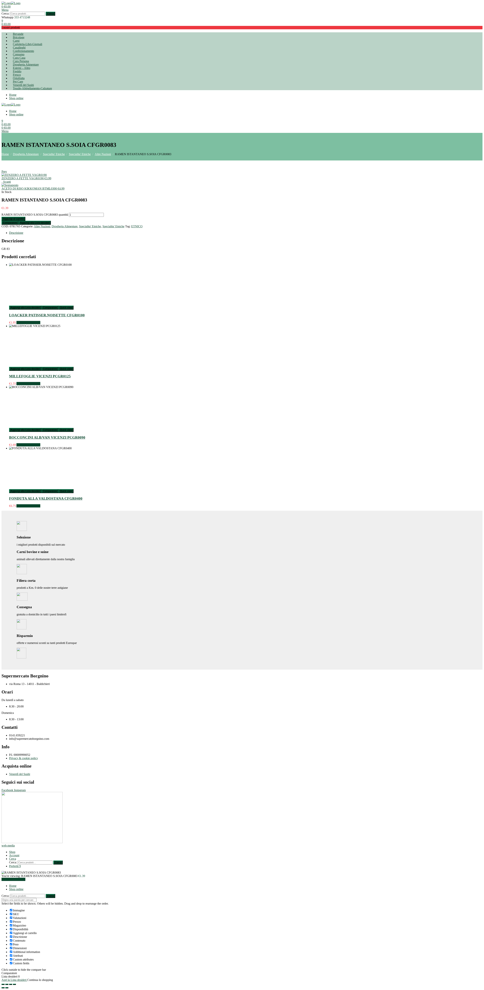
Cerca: (5, 13)
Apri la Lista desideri (14, 979)
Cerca (50, 13)
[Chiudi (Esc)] (3, 984)
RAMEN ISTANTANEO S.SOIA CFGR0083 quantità (35, 214)
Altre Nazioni (103, 154)
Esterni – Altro (21, 68)
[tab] (245, 233)
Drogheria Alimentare (26, 64)
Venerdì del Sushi (23, 85)
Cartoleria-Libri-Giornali (27, 44)
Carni (16, 40)
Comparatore (10, 222)
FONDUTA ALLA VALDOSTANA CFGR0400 (45, 498)
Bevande (18, 34)
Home (12, 94)
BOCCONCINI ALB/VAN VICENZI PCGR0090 (47, 437)
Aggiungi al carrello (13, 218)
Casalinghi (19, 47)
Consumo (18, 54)
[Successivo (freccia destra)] (6, 987)
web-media (8, 845)
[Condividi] (6, 984)
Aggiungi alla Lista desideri (34, 222)
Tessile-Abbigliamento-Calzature (32, 88)
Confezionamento (23, 51)
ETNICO (137, 226)
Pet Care (18, 81)
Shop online (16, 98)
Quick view (66, 307)
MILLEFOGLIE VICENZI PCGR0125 (40, 376)
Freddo (17, 71)
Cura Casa (19, 57)
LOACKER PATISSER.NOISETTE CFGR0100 (47, 315)
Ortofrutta (19, 78)
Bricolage (18, 37)
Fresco (17, 74)
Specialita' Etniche (54, 154)
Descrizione (16, 232)
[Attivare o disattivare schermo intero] (10, 984)
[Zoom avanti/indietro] (14, 984)
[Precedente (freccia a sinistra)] (3, 987)
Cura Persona (21, 61)
